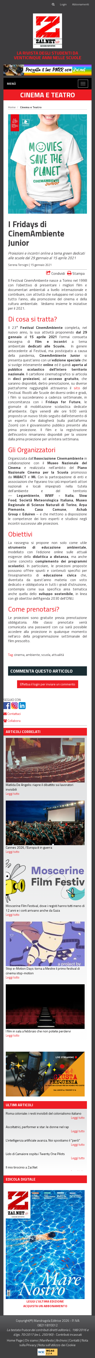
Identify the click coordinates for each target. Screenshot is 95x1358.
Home (12, 107)
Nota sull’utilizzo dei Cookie (57, 1344)
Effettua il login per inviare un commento (47, 684)
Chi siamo (31, 1340)
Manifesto (47, 1340)
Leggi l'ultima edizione (45, 1301)
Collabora (14, 720)
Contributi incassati (69, 1334)
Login (63, 4)
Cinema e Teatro (47, 94)
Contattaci (14, 713)
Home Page (15, 1340)
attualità (58, 654)
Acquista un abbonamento (45, 1306)
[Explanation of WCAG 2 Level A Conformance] (47, 1351)
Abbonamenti (80, 4)
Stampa (78, 273)
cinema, (20, 654)
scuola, (46, 654)
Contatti (74, 1340)
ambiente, (33, 654)
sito (77, 388)
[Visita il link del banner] (47, 69)
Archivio (61, 1340)
